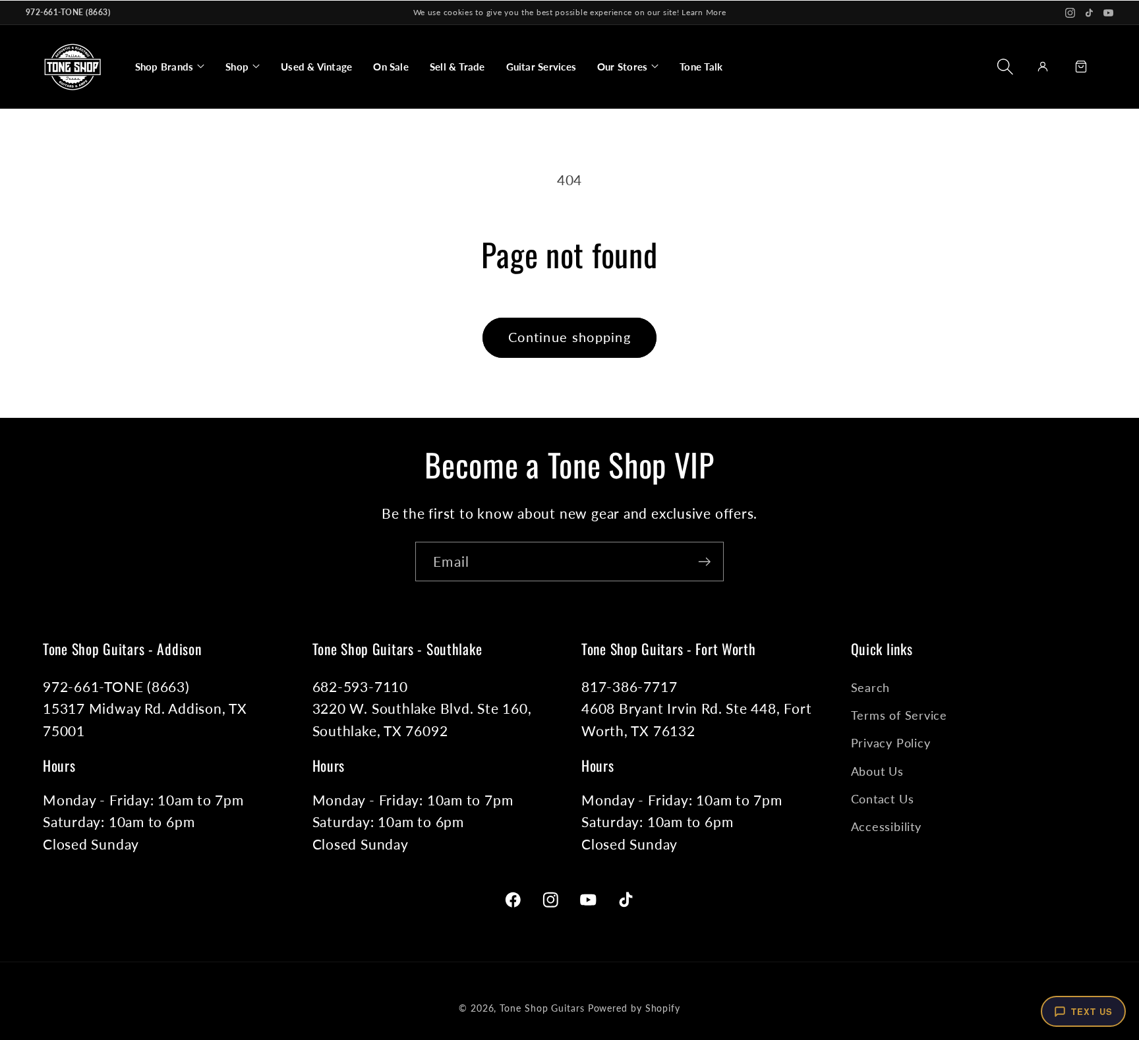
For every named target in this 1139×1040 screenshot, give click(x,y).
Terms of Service (899, 715)
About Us (877, 771)
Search (871, 687)
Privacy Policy (891, 743)
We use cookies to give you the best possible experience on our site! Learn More (569, 12)
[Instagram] (1070, 13)
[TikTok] (1089, 13)
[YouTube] (1108, 13)
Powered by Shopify (634, 1008)
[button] (170, 66)
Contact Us (882, 799)
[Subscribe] (704, 562)
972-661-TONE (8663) (68, 12)
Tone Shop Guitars (542, 1008)
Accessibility (886, 826)
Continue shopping (569, 337)
